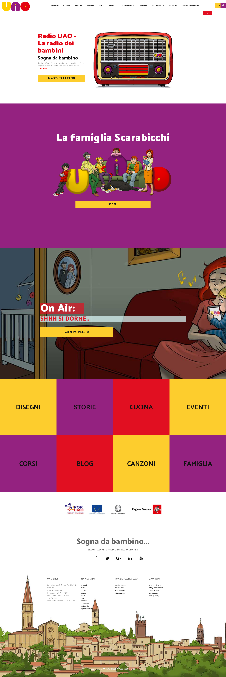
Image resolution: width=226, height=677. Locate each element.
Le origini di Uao (154, 585)
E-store (173, 5)
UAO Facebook (126, 5)
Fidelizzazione (120, 593)
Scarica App (119, 587)
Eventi (90, 5)
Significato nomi (190, 5)
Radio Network (154, 590)
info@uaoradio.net (156, 587)
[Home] (16, 6)
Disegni (55, 5)
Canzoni (141, 464)
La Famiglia (85, 603)
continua (42, 68)
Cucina (78, 5)
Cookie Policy (153, 593)
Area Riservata (120, 590)
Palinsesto (158, 5)
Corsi (101, 5)
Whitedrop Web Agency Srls (121, 669)
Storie (66, 5)
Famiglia (143, 5)
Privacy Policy (154, 595)
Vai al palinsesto (77, 332)
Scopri (112, 204)
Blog (111, 5)
